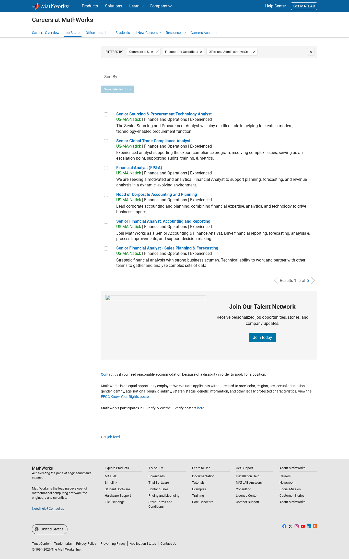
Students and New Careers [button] (136, 33)
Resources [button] (174, 33)
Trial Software (158, 482)
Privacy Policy (86, 543)
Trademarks (63, 543)
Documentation (203, 476)
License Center (247, 495)
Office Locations (98, 33)
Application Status (143, 543)
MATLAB (111, 476)
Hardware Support (118, 495)
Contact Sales (158, 489)
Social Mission (290, 489)
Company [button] (158, 6)
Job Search (73, 33)
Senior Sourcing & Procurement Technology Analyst (164, 114)
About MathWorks (293, 502)
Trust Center (41, 543)
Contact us (109, 374)
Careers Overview (46, 33)
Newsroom (287, 482)
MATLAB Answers (249, 482)
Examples (199, 489)
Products (90, 6)
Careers (285, 476)
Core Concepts (202, 502)
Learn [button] (134, 6)
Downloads (156, 476)
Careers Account (204, 33)
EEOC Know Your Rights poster (125, 397)
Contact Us (168, 543)
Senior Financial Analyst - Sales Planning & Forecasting (167, 248)
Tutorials (198, 482)
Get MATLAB (304, 6)
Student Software (117, 489)
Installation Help (247, 476)
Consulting (243, 489)
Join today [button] (262, 337)
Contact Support (247, 502)
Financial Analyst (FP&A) (139, 167)
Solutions (113, 6)
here (200, 408)
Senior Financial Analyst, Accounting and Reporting (163, 221)
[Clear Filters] (311, 52)
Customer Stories (292, 495)
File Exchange (115, 502)
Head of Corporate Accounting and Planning (156, 194)
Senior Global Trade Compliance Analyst (153, 140)
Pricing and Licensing (163, 495)
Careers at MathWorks (62, 19)
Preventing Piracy (112, 543)
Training (198, 495)
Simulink (111, 482)
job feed (113, 437)
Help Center (275, 6)
